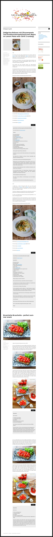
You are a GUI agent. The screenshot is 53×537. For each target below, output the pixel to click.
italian (4, 346)
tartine (7, 347)
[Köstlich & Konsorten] (44, 66)
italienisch (6, 346)
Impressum (9, 533)
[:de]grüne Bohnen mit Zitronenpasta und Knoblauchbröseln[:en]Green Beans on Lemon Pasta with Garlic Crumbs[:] (19, 34)
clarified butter (19, 264)
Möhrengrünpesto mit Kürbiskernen (23, 113)
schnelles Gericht (5, 55)
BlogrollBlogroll (41, 38)
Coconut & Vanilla (5, 533)
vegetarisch (4, 63)
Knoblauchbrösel (5, 61)
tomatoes (7, 348)
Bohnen (4, 53)
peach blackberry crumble (21, 243)
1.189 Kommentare (5, 349)
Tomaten (4, 348)
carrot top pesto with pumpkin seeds (23, 241)
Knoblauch (8, 60)
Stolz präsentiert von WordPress (16, 533)
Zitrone (7, 63)
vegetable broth (17, 267)
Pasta (8, 54)
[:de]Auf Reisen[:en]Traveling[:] (43, 36)
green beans (7, 59)
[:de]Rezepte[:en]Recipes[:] (42, 35)
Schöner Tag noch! (22, 130)
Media (39, 39)
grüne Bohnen (5, 60)
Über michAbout (41, 34)
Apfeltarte (19, 122)
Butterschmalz (18, 136)
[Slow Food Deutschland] (44, 50)
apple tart (18, 250)
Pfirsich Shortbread (21, 120)
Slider (8, 55)
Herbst (6, 54)
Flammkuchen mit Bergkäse (22, 118)
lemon (8, 61)
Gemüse (6, 53)
